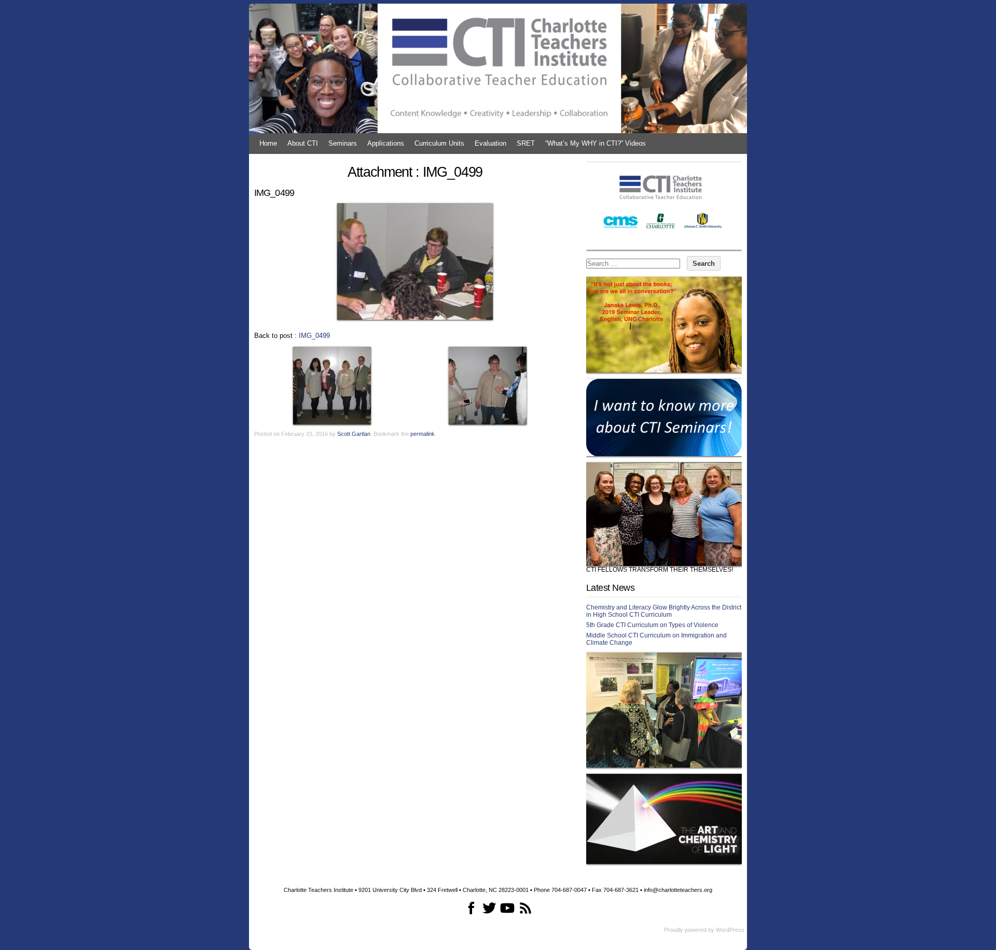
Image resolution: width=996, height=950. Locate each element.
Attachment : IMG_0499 (415, 172)
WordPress (730, 930)
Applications (385, 143)
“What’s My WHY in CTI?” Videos (595, 143)
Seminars (342, 143)
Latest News (610, 588)
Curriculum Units (439, 143)
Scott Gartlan (353, 434)
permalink (422, 434)
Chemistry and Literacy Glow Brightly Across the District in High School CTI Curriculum (663, 611)
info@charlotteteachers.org (678, 890)
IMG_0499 (314, 335)
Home (268, 143)
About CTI (302, 143)
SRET (526, 143)
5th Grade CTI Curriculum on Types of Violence (652, 625)
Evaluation (490, 143)
